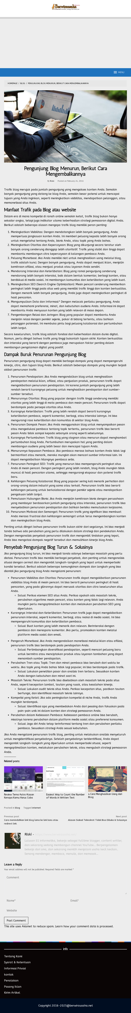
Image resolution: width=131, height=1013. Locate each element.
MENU (121, 72)
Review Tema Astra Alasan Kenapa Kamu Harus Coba (19, 796)
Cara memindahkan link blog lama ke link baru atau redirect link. (31, 820)
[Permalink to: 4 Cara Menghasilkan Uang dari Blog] (107, 779)
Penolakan (11, 980)
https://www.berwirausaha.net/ (56, 834)
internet (36, 807)
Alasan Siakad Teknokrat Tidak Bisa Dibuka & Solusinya (97, 818)
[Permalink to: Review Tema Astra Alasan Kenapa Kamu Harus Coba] (23, 779)
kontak (8, 974)
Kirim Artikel (12, 992)
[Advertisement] (65, 42)
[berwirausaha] (65, 6)
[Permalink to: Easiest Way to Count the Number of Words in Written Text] (65, 779)
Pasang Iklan (12, 986)
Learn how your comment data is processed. (84, 926)
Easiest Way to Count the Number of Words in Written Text (65, 796)
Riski (28, 834)
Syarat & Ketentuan (17, 962)
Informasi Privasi (15, 968)
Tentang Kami (13, 956)
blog (17, 807)
